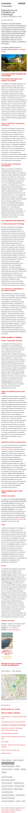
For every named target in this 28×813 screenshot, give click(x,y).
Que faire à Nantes (7, 789)
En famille (16, 769)
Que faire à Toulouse (7, 786)
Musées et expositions (8, 763)
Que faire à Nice (20, 795)
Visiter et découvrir (7, 769)
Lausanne (6, 3)
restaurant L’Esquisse (7, 449)
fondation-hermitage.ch (13, 629)
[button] (14, 686)
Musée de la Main (6, 753)
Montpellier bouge (18, 783)
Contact (12, 812)
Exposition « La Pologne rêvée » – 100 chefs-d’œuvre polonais (7, 652)
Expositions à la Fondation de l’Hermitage (13, 725)
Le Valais (18, 801)
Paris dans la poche (7, 777)
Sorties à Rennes (18, 789)
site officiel (21, 519)
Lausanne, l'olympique (8, 801)
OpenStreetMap (17, 699)
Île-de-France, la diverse (8, 780)
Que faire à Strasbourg (8, 795)
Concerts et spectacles (8, 766)
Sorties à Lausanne (18, 760)
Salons (18, 766)
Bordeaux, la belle (19, 786)
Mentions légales (9, 810)
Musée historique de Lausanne (9, 733)
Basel (23, 801)
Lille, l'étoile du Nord (7, 792)
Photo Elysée (5, 741)
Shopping (23, 769)
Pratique (4, 772)
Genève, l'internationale (8, 798)
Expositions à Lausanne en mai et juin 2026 (13, 722)
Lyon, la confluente (7, 783)
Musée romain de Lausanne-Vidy (10, 750)
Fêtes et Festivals (6, 760)
